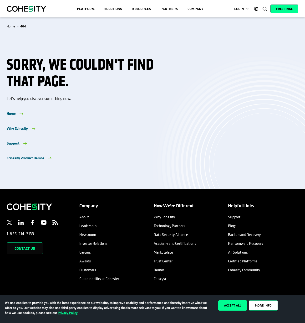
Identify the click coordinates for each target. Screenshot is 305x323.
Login (239, 8)
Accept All (232, 305)
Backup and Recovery (244, 234)
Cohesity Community (244, 269)
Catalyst (160, 278)
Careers (85, 252)
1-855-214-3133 (20, 233)
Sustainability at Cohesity (99, 278)
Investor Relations (93, 243)
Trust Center (163, 261)
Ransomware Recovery (245, 243)
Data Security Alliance (171, 234)
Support (13, 143)
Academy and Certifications (175, 243)
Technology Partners (169, 225)
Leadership (87, 225)
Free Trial (284, 8)
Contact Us (25, 248)
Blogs (232, 225)
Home (11, 113)
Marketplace (163, 252)
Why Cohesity (17, 128)
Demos (159, 269)
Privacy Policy (68, 313)
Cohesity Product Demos (25, 158)
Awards (85, 261)
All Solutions (238, 252)
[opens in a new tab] (9, 223)
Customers (87, 269)
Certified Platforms (242, 261)
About (84, 216)
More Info (263, 305)
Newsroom (87, 234)
